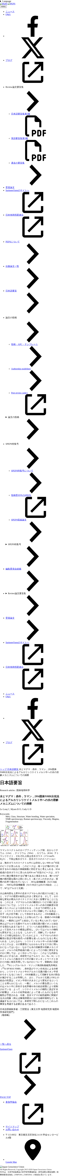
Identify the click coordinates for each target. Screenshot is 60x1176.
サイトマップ (12, 1126)
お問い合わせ (12, 1129)
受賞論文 (10, 187)
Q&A (8, 14)
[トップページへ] (7, 4)
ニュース (10, 11)
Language (6, 1)
